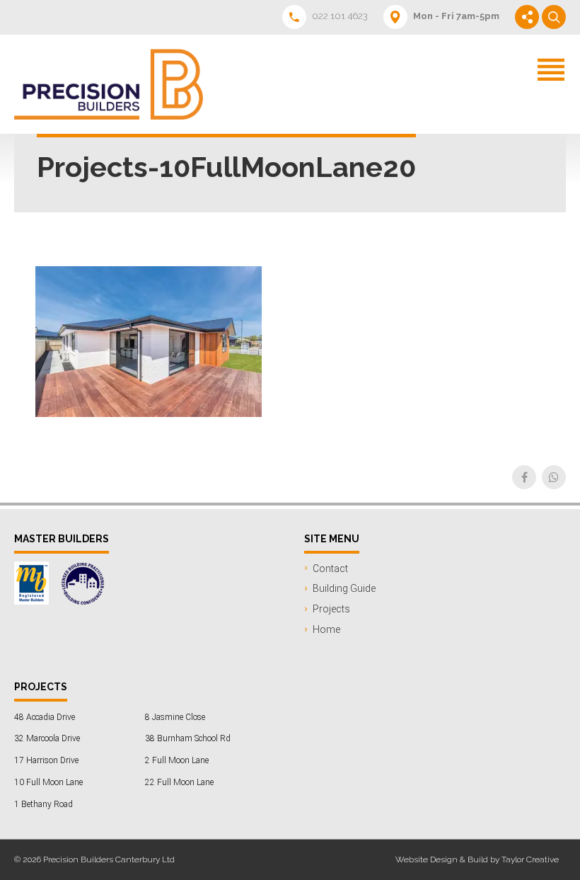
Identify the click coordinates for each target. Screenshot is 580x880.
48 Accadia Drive (44, 717)
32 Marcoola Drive (47, 738)
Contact (330, 568)
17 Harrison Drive (46, 760)
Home (326, 629)
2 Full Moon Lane (177, 760)
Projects (331, 609)
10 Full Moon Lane (48, 782)
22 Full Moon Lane (179, 782)
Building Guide (344, 588)
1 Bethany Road (43, 804)
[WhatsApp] (554, 477)
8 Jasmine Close (175, 717)
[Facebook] (524, 477)
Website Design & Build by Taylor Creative (477, 859)
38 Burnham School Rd (188, 738)
